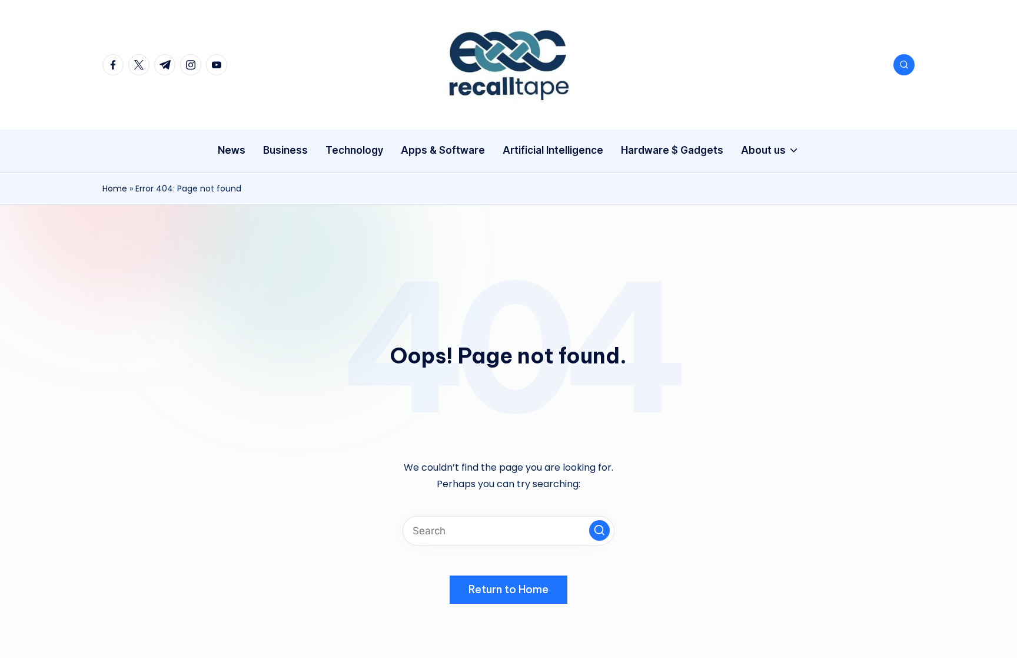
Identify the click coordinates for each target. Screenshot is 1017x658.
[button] (599, 530)
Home (114, 188)
